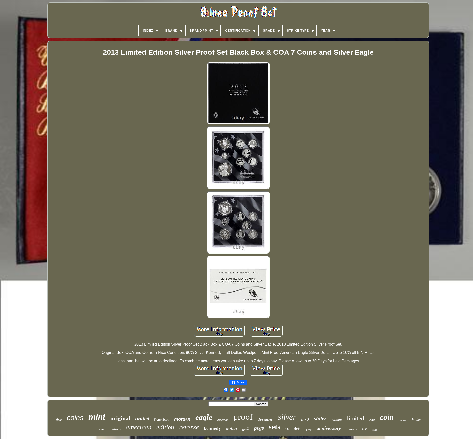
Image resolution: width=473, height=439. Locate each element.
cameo (337, 419)
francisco (161, 419)
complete (293, 428)
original (120, 418)
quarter (403, 420)
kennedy (212, 428)
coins (75, 417)
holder (416, 419)
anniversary (329, 428)
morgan (182, 419)
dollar (231, 428)
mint (96, 416)
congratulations (110, 429)
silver (287, 416)
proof (243, 416)
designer (265, 419)
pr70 (309, 429)
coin (387, 417)
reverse (189, 427)
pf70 (305, 419)
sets (274, 427)
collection (223, 419)
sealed (374, 429)
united (142, 418)
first (59, 419)
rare (372, 419)
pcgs (259, 428)
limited (355, 418)
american (139, 427)
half (364, 429)
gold (245, 429)
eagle (203, 417)
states (320, 418)
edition (165, 427)
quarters (351, 429)
